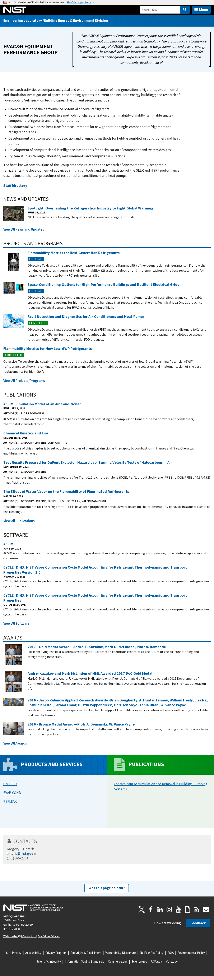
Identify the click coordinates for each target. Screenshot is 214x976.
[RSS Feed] (196, 909)
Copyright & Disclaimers (85, 953)
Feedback (198, 923)
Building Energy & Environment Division (76, 20)
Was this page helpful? (107, 888)
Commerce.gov (117, 961)
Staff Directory (15, 185)
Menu (203, 9)
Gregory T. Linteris (20, 849)
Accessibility (33, 953)
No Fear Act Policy (151, 953)
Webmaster (10, 936)
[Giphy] (187, 909)
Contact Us (29, 936)
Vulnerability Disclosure (120, 953)
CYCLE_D (10, 784)
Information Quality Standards (84, 961)
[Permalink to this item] (51, 199)
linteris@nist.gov (20, 853)
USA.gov (156, 961)
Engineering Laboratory (22, 20)
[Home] (14, 10)
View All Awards (15, 743)
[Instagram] (169, 909)
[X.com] (141, 909)
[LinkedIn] (160, 909)
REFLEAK (10, 801)
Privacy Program (55, 953)
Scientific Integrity (48, 961)
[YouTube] (178, 909)
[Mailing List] (206, 909)
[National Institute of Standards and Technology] (33, 907)
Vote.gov (172, 961)
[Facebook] (150, 909)
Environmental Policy (191, 953)
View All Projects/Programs (24, 380)
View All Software (16, 623)
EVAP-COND (12, 792)
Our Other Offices (49, 936)
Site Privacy (13, 953)
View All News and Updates (23, 229)
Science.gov (139, 961)
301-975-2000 (11, 929)
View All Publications (19, 521)
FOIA (170, 953)
